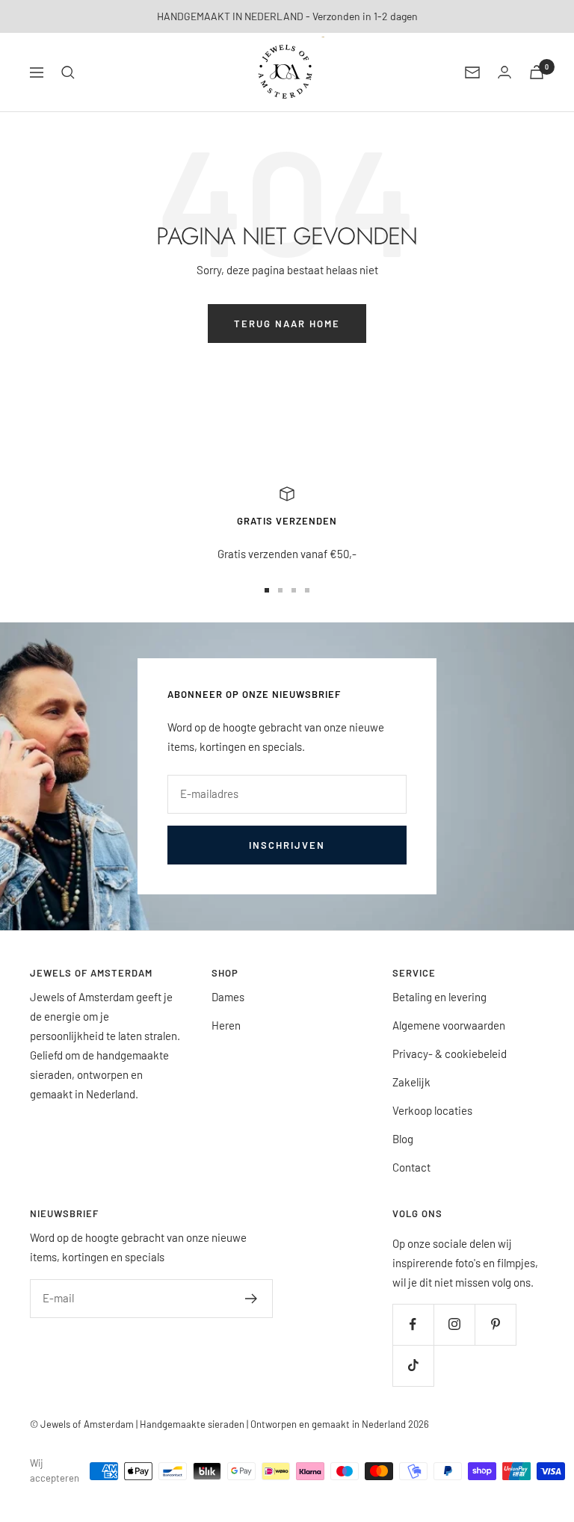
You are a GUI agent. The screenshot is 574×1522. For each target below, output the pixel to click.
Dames (228, 996)
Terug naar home (287, 324)
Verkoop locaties (432, 1110)
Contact (411, 1167)
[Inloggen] (504, 72)
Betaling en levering (439, 996)
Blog (402, 1138)
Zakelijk (411, 1082)
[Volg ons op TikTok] (412, 1365)
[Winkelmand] (536, 72)
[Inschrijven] (251, 1298)
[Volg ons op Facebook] (412, 1324)
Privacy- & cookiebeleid (449, 1053)
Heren (226, 1025)
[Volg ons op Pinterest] (495, 1324)
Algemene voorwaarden (448, 1025)
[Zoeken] (68, 72)
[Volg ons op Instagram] (454, 1324)
